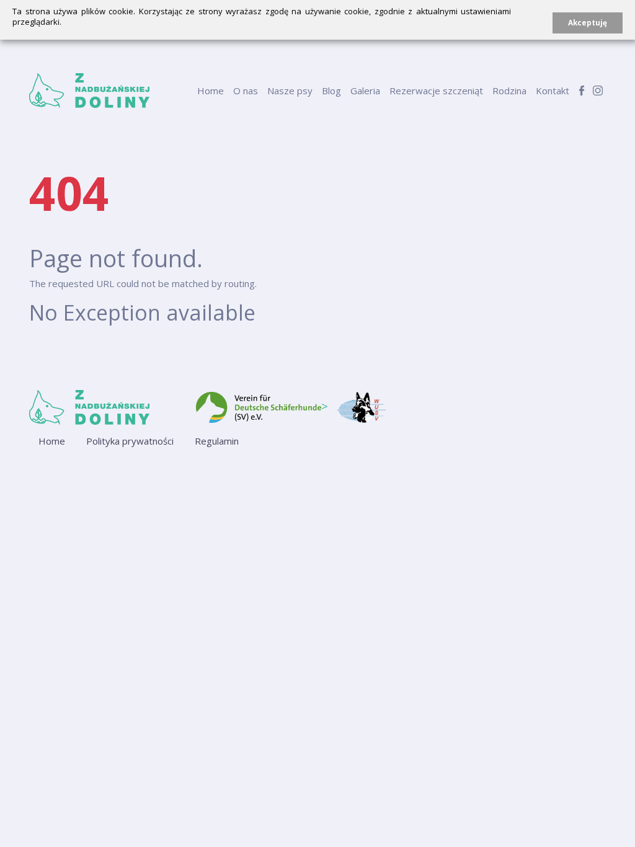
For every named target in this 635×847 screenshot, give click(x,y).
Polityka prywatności (130, 441)
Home (210, 90)
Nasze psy (290, 90)
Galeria (365, 90)
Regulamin (217, 441)
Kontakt (552, 90)
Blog (331, 90)
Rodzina (509, 90)
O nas (245, 90)
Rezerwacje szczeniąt (436, 90)
